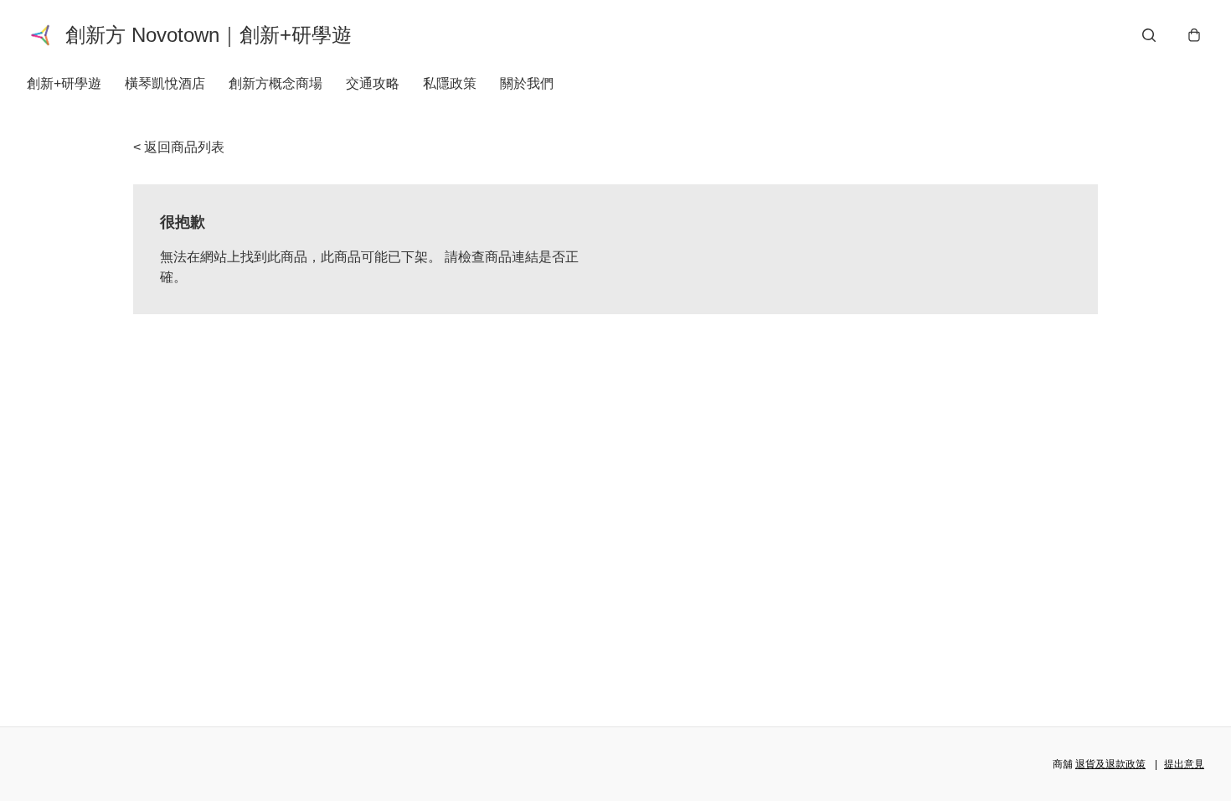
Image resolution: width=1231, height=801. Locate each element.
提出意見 (1184, 764)
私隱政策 (449, 83)
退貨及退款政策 (1110, 764)
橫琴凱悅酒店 (165, 83)
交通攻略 (372, 83)
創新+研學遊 (64, 83)
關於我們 (527, 83)
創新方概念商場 (275, 83)
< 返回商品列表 (178, 147)
